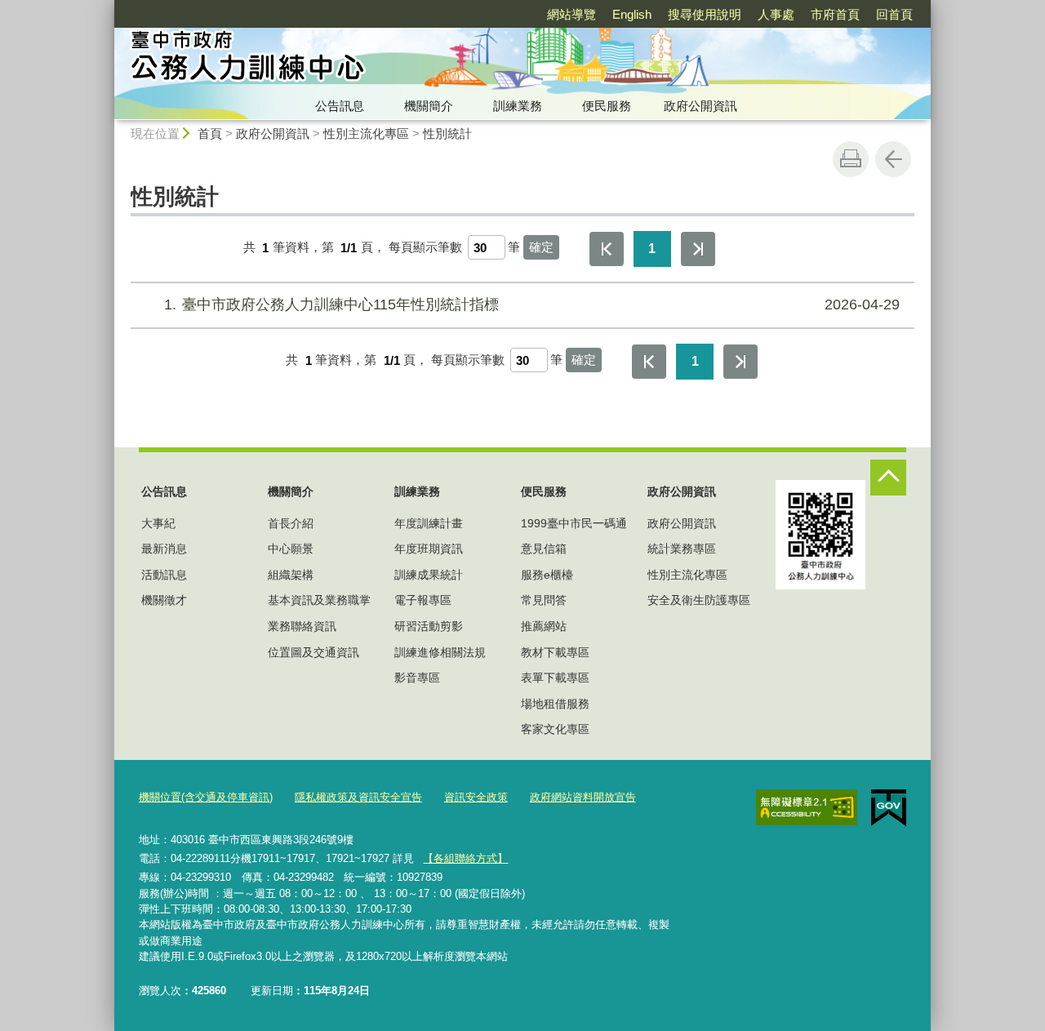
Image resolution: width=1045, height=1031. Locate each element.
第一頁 (606, 249)
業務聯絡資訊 (302, 626)
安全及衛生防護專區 (698, 600)
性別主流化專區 (366, 133)
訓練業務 (517, 106)
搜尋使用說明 (704, 14)
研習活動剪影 (428, 626)
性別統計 (447, 133)
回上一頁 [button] (893, 159)
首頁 (210, 133)
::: (107, 7)
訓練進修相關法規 (440, 652)
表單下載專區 (555, 677)
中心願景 (291, 548)
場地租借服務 (555, 703)
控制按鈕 (888, 478)
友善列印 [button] (851, 159)
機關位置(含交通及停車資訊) (206, 797)
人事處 (776, 14)
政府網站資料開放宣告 (583, 797)
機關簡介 (428, 106)
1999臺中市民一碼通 (574, 523)
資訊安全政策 (476, 797)
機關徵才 (164, 600)
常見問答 (544, 600)
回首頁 (894, 14)
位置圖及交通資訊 (313, 652)
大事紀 (158, 523)
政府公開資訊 (700, 106)
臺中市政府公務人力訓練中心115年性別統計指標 (532, 304)
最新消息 (164, 548)
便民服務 (606, 106)
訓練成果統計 (428, 574)
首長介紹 (291, 523)
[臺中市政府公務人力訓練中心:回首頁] (372, 59)
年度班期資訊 (428, 548)
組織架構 (291, 574)
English (631, 14)
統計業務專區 (681, 548)
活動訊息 (164, 574)
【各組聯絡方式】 (465, 858)
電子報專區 (422, 600)
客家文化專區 (555, 728)
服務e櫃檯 (547, 574)
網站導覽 (571, 14)
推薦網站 (544, 626)
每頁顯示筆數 (425, 248)
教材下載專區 (555, 652)
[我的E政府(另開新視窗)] (888, 808)
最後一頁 (698, 249)
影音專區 (417, 677)
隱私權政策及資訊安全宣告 (358, 797)
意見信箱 (544, 548)
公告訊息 (339, 106)
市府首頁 (835, 14)
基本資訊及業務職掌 (319, 600)
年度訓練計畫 (428, 523)
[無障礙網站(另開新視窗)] (806, 807)
